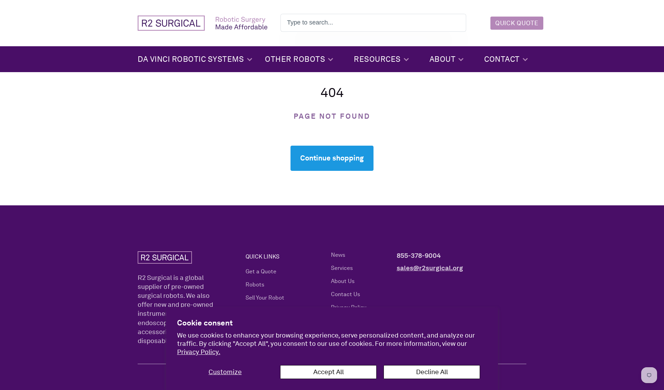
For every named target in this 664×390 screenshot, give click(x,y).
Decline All (432, 372)
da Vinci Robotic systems (191, 59)
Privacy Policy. (198, 352)
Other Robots (295, 59)
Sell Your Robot (265, 297)
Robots (255, 284)
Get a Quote (261, 271)
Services (342, 268)
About (443, 59)
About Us (342, 281)
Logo (202, 23)
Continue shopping (332, 158)
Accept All (328, 372)
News (338, 255)
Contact (502, 59)
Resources (377, 59)
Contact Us (345, 294)
